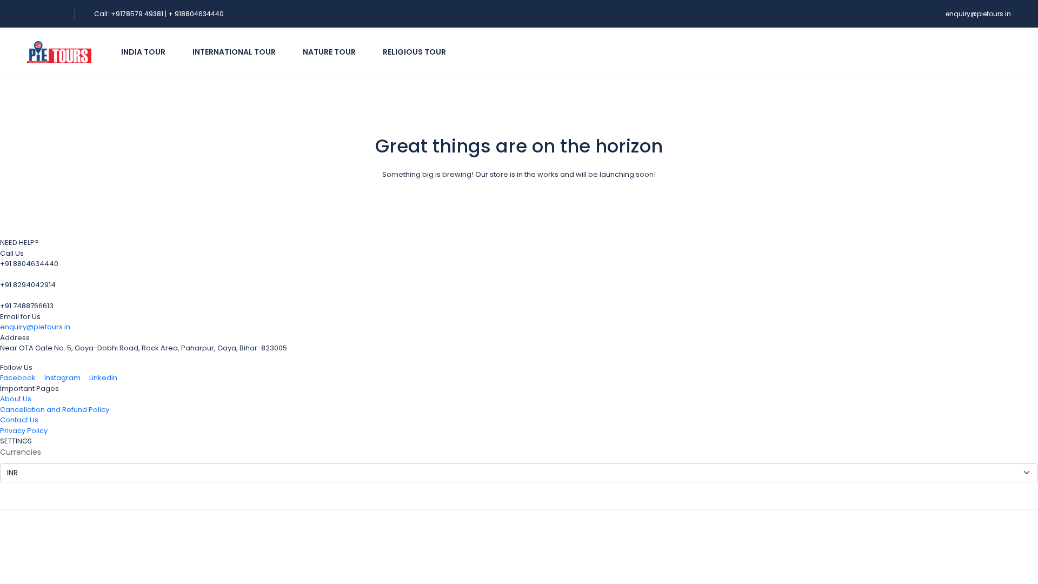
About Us (15, 399)
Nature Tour (329, 52)
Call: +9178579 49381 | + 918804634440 (159, 13)
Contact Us (19, 420)
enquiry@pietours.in (978, 13)
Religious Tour (414, 52)
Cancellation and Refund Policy (54, 409)
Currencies (20, 452)
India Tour (143, 52)
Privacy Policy (24, 431)
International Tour (234, 52)
